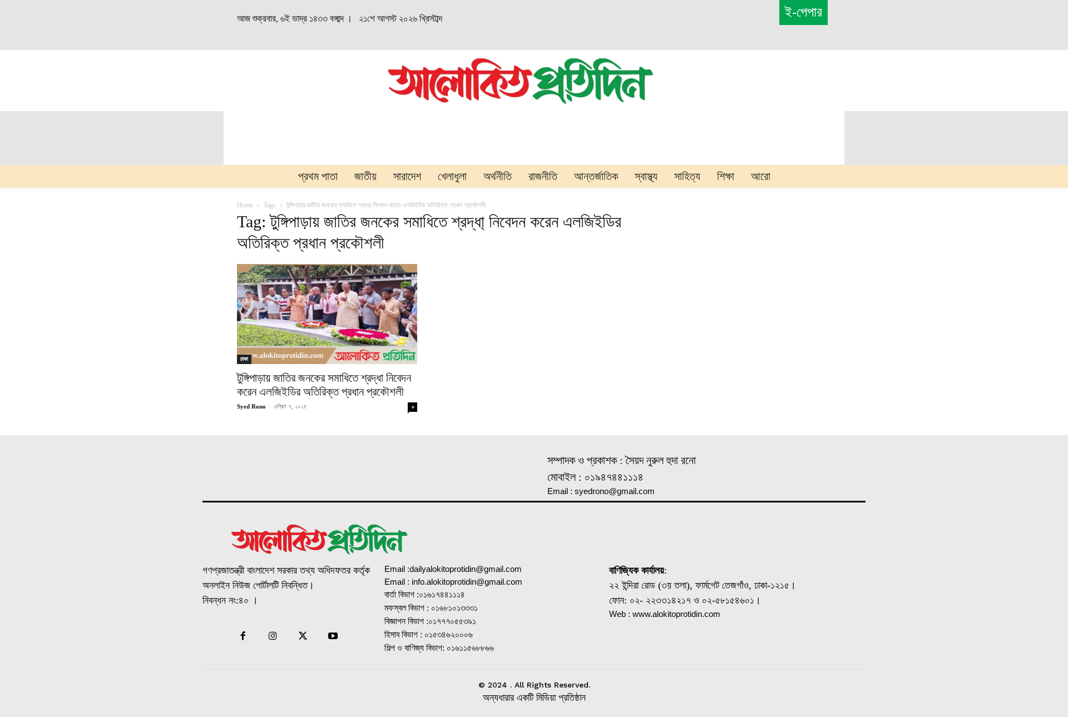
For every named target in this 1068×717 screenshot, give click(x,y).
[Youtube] (333, 637)
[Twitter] (303, 637)
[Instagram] (272, 637)
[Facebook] (242, 637)
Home (245, 205)
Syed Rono (251, 406)
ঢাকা (244, 359)
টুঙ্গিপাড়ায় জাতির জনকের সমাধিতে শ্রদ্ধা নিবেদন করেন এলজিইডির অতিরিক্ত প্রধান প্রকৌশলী (324, 385)
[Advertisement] (259, 79)
